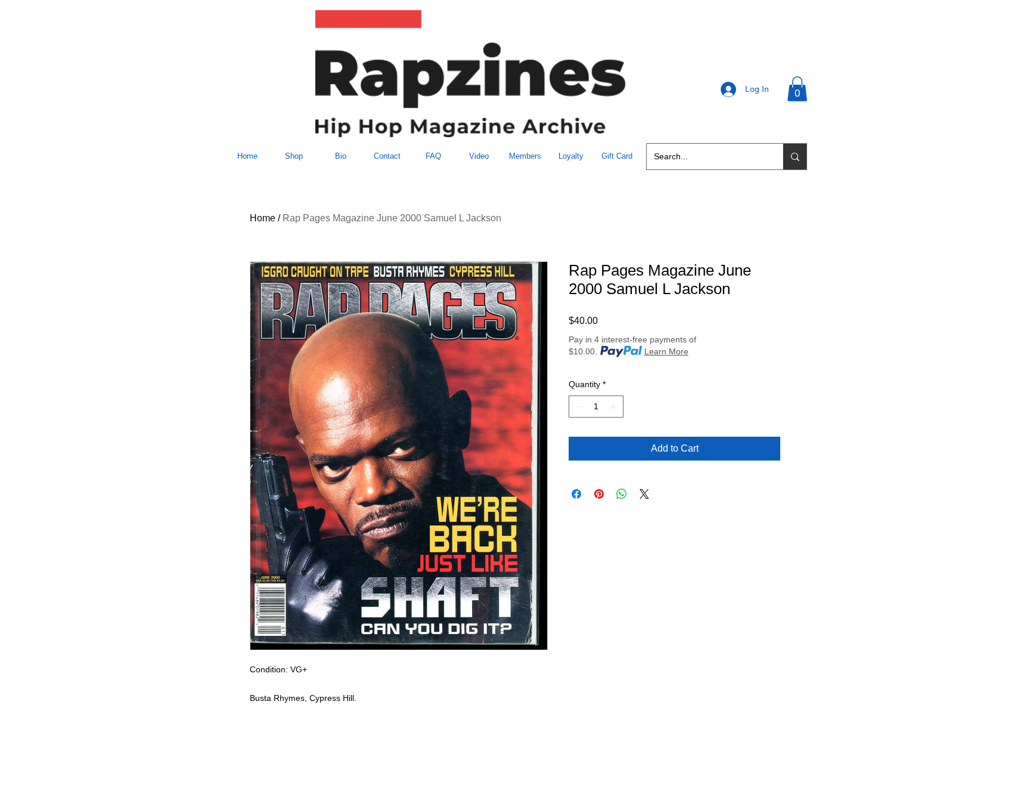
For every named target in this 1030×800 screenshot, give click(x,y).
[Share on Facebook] (576, 494)
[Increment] (614, 406)
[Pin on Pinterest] (599, 494)
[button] (797, 88)
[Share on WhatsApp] (622, 494)
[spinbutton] (596, 406)
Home (262, 218)
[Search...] (794, 156)
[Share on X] (644, 494)
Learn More (666, 351)
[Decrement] (577, 406)
